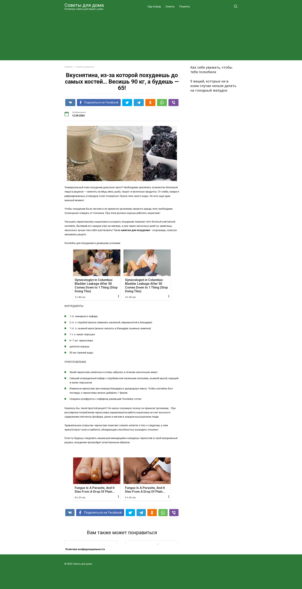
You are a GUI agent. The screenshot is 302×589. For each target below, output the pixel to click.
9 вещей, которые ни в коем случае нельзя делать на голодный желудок (213, 85)
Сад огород (154, 6)
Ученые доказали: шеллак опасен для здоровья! (91, 551)
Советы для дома (84, 5)
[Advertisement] (151, 35)
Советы (170, 6)
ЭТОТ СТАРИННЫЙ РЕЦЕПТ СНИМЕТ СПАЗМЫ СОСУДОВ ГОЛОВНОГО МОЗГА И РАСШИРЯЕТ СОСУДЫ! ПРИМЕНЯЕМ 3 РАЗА (151, 551)
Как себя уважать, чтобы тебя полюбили (211, 69)
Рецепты (184, 6)
